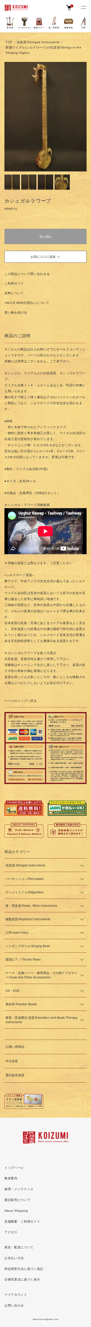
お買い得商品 (15, 1046)
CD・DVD (12, 990)
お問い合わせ (14, 1305)
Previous (9, 117)
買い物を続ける (15, 312)
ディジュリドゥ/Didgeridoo (25, 892)
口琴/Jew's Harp (17, 932)
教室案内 (10, 1178)
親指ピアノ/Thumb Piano (23, 959)
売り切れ (45, 236)
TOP (9, 42)
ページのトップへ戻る (20, 701)
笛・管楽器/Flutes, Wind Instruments (31, 905)
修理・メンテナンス (19, 1189)
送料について (14, 293)
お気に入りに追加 (43, 256)
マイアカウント (15, 1294)
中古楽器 (12, 1061)
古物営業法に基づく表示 (22, 1279)
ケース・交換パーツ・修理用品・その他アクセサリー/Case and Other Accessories (41, 974)
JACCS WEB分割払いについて (26, 303)
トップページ (14, 1167)
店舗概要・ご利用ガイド (22, 1221)
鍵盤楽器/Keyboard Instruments (28, 919)
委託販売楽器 (15, 1075)
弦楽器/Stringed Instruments (38, 42)
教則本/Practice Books (21, 1004)
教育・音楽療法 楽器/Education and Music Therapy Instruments (42, 1019)
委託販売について (17, 1200)
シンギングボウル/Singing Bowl (28, 946)
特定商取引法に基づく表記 (23, 1269)
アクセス (10, 1232)
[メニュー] (83, 7)
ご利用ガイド (14, 283)
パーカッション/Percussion (25, 878)
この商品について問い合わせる (27, 274)
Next (82, 117)
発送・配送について (19, 1247)
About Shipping (16, 1210)
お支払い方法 (14, 1258)
